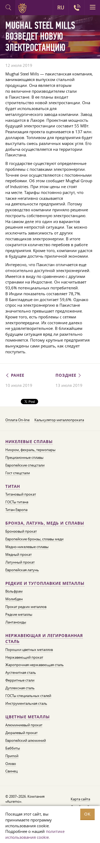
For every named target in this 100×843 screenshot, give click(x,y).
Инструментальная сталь (26, 703)
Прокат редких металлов (25, 606)
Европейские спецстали (25, 465)
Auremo (23, 8)
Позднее (66, 375)
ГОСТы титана (16, 502)
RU (60, 7)
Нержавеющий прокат (24, 657)
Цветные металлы (27, 717)
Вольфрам (14, 591)
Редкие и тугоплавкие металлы (45, 583)
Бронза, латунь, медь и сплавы (44, 523)
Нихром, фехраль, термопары (30, 449)
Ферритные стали (19, 680)
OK (87, 814)
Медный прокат (18, 554)
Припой (11, 755)
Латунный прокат (20, 562)
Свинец (11, 771)
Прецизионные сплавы (24, 457)
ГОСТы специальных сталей (28, 695)
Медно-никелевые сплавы (27, 546)
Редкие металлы (18, 614)
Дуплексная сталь (20, 688)
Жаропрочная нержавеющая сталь (34, 664)
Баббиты (12, 748)
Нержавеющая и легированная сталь (44, 638)
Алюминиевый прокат (23, 725)
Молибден (14, 599)
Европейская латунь (22, 570)
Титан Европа (16, 509)
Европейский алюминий (25, 740)
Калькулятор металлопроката (59, 420)
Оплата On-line (17, 420)
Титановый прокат (20, 494)
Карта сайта (80, 799)
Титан (12, 486)
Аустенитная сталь (20, 672)
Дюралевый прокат (21, 732)
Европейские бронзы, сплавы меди (34, 539)
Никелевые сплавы (29, 441)
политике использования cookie (35, 834)
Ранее (17, 375)
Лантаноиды (15, 622)
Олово (10, 763)
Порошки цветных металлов (29, 649)
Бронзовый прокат (21, 531)
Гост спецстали (17, 473)
